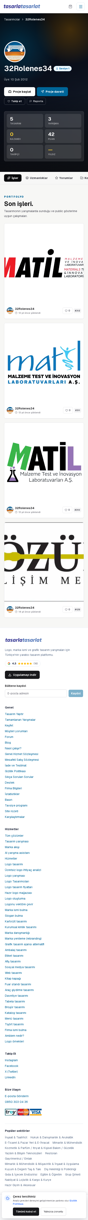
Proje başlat (22, 91)
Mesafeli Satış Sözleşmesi (22, 760)
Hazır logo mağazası (18, 893)
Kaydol (76, 693)
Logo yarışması (15, 875)
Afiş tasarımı (13, 961)
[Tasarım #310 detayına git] (44, 462)
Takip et (16, 101)
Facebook (11, 1066)
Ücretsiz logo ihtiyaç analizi (23, 870)
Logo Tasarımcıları (17, 881)
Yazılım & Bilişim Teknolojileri (23, 1153)
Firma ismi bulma (15, 1030)
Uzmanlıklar (39, 178)
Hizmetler (11, 858)
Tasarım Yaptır (14, 714)
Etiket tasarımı (14, 956)
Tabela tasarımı (15, 1001)
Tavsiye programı (16, 805)
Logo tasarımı (14, 864)
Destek (10, 782)
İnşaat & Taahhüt (16, 1137)
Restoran (51, 1153)
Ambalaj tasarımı (16, 950)
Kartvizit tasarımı (16, 921)
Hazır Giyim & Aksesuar (20, 1185)
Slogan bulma (14, 916)
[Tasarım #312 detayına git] (44, 263)
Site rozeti (11, 811)
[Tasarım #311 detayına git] (44, 362)
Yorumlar (66, 178)
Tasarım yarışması (17, 841)
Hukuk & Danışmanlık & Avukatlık (51, 1137)
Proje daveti (55, 91)
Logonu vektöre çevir (19, 904)
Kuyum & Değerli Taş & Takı (23, 1169)
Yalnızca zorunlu (53, 1211)
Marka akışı (12, 847)
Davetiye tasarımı (16, 996)
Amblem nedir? (14, 1036)
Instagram (11, 1060)
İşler (15, 178)
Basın (8, 800)
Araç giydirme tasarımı (19, 990)
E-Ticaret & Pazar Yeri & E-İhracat (27, 1142)
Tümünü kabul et (26, 1211)
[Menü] (81, 6)
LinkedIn (10, 1077)
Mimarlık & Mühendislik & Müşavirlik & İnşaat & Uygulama (42, 1164)
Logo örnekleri (14, 1041)
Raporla (38, 101)
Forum (9, 737)
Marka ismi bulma (16, 910)
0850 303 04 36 (16, 1102)
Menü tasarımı (14, 1018)
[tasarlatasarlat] (21, 6)
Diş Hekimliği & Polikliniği (60, 1169)
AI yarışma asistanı (17, 853)
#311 (77, 410)
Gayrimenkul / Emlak (18, 1158)
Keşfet (9, 725)
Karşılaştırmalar (15, 817)
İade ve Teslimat (15, 765)
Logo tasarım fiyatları (19, 887)
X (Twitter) (11, 1071)
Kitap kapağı (13, 978)
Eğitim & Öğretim (51, 1174)
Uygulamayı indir (24, 675)
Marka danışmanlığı (17, 933)
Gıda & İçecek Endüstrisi (21, 1174)
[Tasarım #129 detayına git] (44, 562)
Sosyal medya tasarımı (20, 967)
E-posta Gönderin (17, 1096)
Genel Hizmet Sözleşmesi (21, 754)
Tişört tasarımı (14, 1024)
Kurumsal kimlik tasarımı (20, 927)
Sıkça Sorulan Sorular (19, 777)
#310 (77, 510)
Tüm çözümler (14, 835)
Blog (8, 742)
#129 (77, 609)
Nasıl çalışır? (13, 748)
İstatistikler (12, 794)
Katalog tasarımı (15, 1013)
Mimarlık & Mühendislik (67, 1142)
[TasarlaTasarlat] (23, 640)
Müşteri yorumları (16, 731)
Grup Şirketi (72, 1174)
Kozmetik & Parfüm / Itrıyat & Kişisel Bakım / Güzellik (39, 1148)
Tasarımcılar (12, 19)
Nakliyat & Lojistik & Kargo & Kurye (28, 1180)
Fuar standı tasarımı (18, 984)
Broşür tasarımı (15, 1007)
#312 (77, 310)
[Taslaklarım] (70, 6)
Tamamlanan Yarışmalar (20, 720)
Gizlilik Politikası (15, 771)
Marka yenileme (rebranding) (23, 938)
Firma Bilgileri (13, 788)
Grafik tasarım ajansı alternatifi (24, 944)
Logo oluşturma (15, 898)
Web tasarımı (13, 973)
